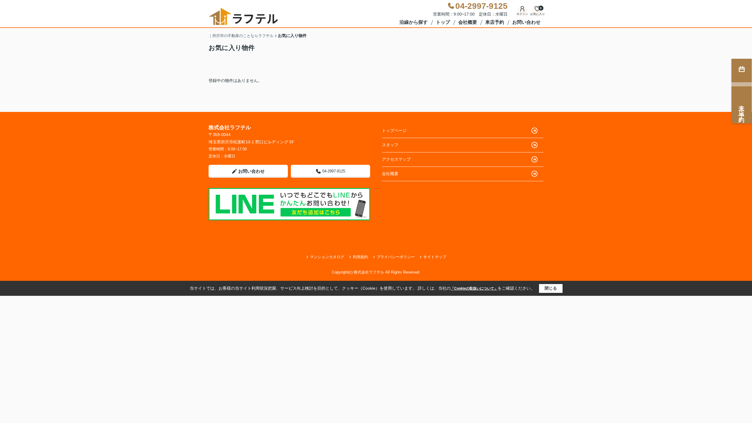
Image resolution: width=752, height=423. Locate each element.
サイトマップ (434, 257)
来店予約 (494, 22)
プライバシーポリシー (396, 257)
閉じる (551, 288)
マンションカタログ (327, 257)
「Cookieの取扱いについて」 (474, 288)
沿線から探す (414, 22)
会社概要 (467, 22)
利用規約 (360, 257)
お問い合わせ (526, 22)
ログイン (522, 14)
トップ (443, 22)
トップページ (394, 130)
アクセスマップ (396, 159)
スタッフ (390, 144)
